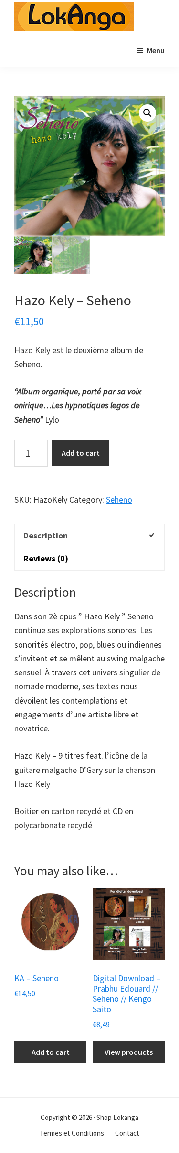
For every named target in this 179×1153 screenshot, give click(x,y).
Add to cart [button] (51, 1052)
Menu (156, 50)
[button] (147, 113)
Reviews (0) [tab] (45, 558)
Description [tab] (45, 535)
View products (129, 1052)
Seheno (119, 499)
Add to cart (81, 453)
